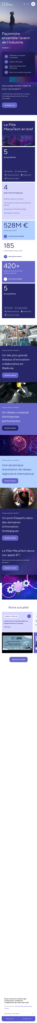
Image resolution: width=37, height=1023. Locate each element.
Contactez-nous (10, 105)
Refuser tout (10, 1019)
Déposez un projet (10, 568)
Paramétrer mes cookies (11, 1013)
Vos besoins (5, 48)
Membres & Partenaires (11, 616)
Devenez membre (10, 375)
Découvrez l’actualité (18, 659)
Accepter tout (27, 1019)
